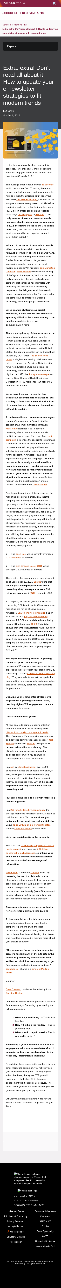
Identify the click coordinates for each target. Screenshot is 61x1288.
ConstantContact (23, 828)
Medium (31, 743)
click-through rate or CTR (29, 566)
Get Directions (25, 1196)
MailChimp (11, 428)
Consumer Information (45, 1211)
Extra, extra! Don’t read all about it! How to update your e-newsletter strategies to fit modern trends (30, 31)
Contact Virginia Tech (30, 1205)
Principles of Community (15, 1216)
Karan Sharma (40, 484)
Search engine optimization (32, 612)
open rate (21, 554)
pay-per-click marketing (36, 616)
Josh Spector (12, 969)
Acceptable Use (15, 1226)
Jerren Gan (12, 872)
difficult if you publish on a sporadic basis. (27, 732)
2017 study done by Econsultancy (27, 810)
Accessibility (16, 1242)
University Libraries (16, 1237)
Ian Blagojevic (25, 214)
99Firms (39, 214)
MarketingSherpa (26, 767)
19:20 (34, 624)
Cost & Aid (45, 1216)
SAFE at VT (45, 1221)
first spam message (39, 374)
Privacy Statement (16, 1221)
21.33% (10, 557)
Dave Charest (13, 989)
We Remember (17, 1232)
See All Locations (27, 1200)
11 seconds (48, 184)
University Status (16, 1211)
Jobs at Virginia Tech (45, 1246)
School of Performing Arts (14, 25)
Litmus (37, 581)
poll (12, 767)
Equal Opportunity (45, 1231)
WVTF (45, 1236)
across (17, 557)
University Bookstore (45, 1241)
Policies (45, 1226)
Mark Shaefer (24, 271)
